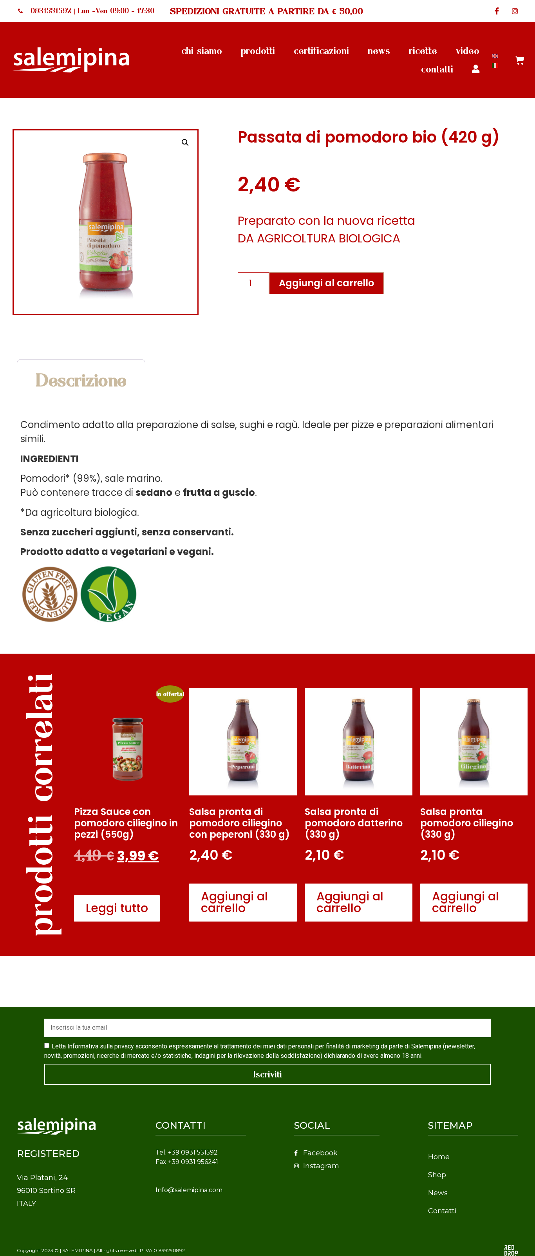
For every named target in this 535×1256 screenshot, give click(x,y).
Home (439, 1157)
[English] (495, 55)
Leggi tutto (117, 908)
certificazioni (321, 50)
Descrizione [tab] (81, 379)
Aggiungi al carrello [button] (234, 902)
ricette (423, 50)
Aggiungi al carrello (326, 283)
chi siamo (201, 50)
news (379, 50)
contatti (437, 69)
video (467, 50)
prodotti (258, 50)
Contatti (442, 1211)
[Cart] (520, 60)
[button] (185, 143)
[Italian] (495, 64)
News (438, 1193)
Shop (437, 1175)
